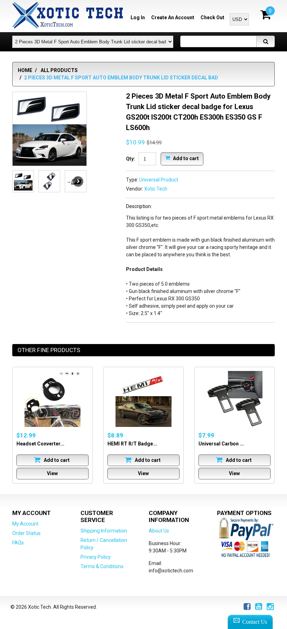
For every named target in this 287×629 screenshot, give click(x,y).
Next (78, 181)
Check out (212, 17)
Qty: (130, 159)
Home (25, 70)
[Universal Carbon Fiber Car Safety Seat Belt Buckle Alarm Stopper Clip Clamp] (234, 399)
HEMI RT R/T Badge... (132, 443)
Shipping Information (103, 531)
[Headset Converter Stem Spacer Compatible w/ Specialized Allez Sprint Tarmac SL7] (52, 399)
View (52, 473)
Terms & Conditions (102, 566)
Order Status (26, 533)
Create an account (172, 17)
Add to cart (185, 158)
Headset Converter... (40, 443)
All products (59, 70)
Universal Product (158, 180)
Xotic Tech (155, 189)
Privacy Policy (95, 557)
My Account (25, 524)
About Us (159, 531)
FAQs (18, 542)
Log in (138, 17)
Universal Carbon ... (221, 443)
